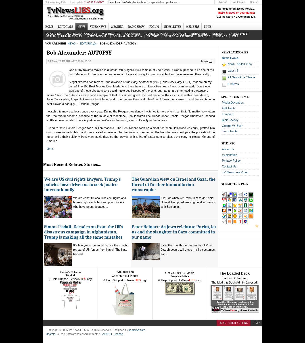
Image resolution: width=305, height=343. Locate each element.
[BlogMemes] (224, 223)
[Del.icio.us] (229, 196)
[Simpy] (240, 207)
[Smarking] (245, 212)
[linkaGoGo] (245, 223)
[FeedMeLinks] (229, 223)
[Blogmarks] (235, 212)
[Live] (229, 201)
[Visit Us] (257, 226)
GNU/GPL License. (112, 334)
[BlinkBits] (235, 223)
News (72, 43)
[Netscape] (245, 201)
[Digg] (240, 196)
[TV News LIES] (76, 14)
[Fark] (229, 212)
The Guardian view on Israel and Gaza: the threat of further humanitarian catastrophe (173, 184)
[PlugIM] (240, 217)
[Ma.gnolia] (235, 217)
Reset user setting (233, 322)
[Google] (245, 196)
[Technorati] (251, 201)
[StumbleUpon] (224, 207)
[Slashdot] (240, 201)
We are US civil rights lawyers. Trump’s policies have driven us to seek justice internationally (82, 184)
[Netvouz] (251, 212)
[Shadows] (224, 217)
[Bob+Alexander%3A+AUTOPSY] (240, 212)
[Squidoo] (245, 217)
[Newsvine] (245, 207)
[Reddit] (224, 196)
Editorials (88, 43)
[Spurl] (229, 207)
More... (51, 148)
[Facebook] (235, 201)
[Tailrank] (240, 223)
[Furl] (224, 212)
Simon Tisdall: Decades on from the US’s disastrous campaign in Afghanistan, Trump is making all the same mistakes (83, 232)
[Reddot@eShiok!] (224, 201)
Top (257, 322)
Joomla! (51, 334)
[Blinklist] (251, 207)
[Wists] (235, 207)
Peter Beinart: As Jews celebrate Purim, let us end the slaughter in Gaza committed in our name (174, 232)
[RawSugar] (229, 217)
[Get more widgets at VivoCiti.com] (235, 196)
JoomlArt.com (137, 330)
